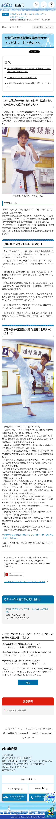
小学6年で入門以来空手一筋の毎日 (22, 77)
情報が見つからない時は (42, 733)
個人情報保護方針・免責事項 (15, 733)
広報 (30, 14)
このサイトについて (13, 728)
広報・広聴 (23, 14)
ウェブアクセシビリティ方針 (38, 728)
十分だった (10, 647)
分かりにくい (35, 655)
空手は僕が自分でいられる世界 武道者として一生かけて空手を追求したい (29, 70)
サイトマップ (28, 737)
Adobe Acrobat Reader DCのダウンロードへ (24, 581)
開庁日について (8, 770)
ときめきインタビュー (17, 17)
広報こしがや (39, 14)
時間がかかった (38, 663)
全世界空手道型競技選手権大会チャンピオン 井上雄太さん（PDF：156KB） (27, 536)
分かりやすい (11, 655)
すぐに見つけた (12, 663)
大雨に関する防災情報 (16, 710)
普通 (22, 647)
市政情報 (13, 14)
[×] (50, 812)
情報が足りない (34, 647)
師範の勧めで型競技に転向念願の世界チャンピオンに (29, 85)
